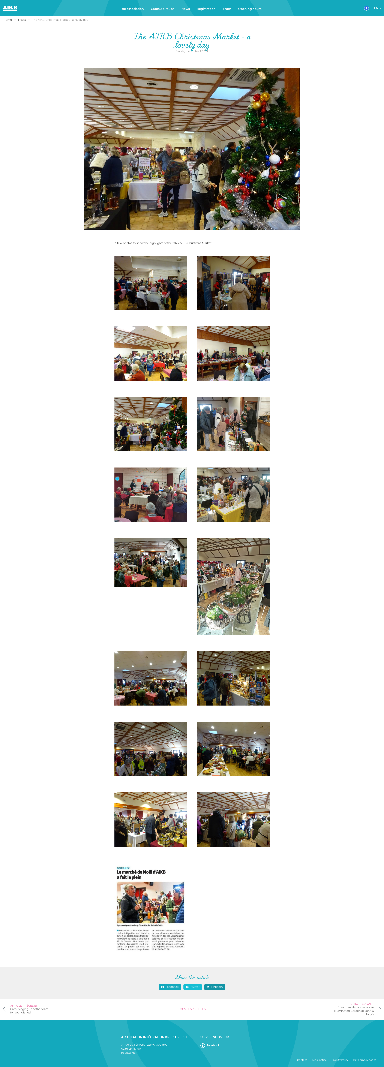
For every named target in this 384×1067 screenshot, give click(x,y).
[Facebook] (366, 8)
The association (132, 8)
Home (7, 20)
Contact (302, 1060)
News (185, 8)
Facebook (172, 987)
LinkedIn (217, 987)
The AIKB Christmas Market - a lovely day (60, 20)
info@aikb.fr (129, 1053)
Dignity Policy (340, 1060)
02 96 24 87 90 (131, 1049)
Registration (206, 8)
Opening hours (249, 8)
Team (227, 8)
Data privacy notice (364, 1060)
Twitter (195, 987)
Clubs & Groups (162, 8)
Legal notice (319, 1060)
